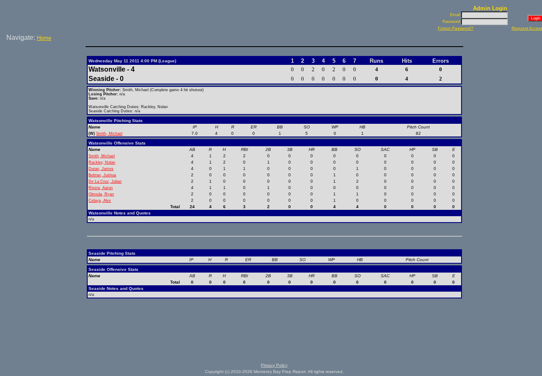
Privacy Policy (274, 365)
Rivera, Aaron (100, 188)
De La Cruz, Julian (105, 181)
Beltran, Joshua (102, 175)
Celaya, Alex (99, 200)
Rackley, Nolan (101, 162)
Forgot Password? (455, 28)
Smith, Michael (109, 133)
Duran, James (100, 169)
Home (44, 38)
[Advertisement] (44, 71)
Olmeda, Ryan (101, 194)
